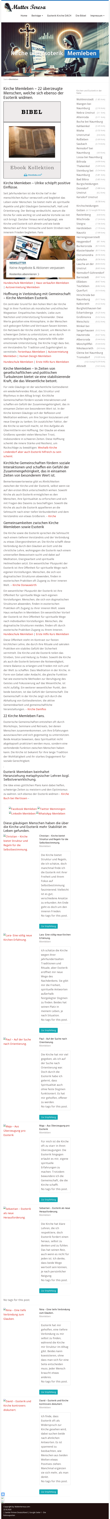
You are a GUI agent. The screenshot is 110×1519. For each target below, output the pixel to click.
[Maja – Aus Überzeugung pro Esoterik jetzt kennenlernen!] (17, 1138)
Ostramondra (90, 255)
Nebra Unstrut (90, 112)
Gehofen (90, 260)
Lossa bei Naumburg (90, 157)
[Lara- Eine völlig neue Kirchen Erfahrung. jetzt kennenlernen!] (17, 947)
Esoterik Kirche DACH (59, 16)
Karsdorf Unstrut (90, 197)
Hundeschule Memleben (18, 283)
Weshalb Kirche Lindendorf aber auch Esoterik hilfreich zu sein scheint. (32, 452)
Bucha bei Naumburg (90, 122)
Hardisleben (90, 228)
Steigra (90, 223)
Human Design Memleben (35, 356)
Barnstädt (90, 277)
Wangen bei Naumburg (90, 106)
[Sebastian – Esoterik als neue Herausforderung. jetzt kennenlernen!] (17, 1221)
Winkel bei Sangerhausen (90, 328)
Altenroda (90, 117)
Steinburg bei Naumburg (90, 173)
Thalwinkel (90, 166)
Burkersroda (90, 246)
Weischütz (90, 321)
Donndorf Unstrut (90, 190)
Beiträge (37, 16)
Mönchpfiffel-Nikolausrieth (90, 346)
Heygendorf (90, 242)
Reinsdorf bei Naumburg (90, 150)
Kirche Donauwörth (25, 585)
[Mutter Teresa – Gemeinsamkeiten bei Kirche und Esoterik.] (25, 7)
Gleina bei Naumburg (90, 353)
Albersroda (90, 340)
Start (5, 79)
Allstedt (90, 366)
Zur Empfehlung (48, 926)
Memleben (45, 846)
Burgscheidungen (90, 184)
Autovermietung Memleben (23, 287)
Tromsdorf (90, 357)
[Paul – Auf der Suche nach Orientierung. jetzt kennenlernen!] (17, 1051)
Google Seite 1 (35, 1512)
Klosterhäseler (90, 251)
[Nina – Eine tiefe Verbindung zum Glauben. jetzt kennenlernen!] (17, 1322)
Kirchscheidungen (90, 206)
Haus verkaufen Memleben (52, 283)
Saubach (90, 144)
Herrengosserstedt (90, 237)
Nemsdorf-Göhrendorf (90, 273)
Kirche (52, 516)
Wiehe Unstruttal (90, 133)
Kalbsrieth (90, 303)
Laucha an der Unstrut (90, 266)
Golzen (86, 210)
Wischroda (90, 219)
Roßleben (90, 139)
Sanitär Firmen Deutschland (16, 1512)
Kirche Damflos (37, 709)
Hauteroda (90, 335)
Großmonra (90, 317)
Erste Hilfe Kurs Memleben (52, 362)
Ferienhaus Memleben (31, 351)
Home (24, 16)
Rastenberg (90, 214)
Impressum (96, 16)
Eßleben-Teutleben (90, 284)
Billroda (90, 162)
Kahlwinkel (90, 126)
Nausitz (90, 232)
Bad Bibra (90, 179)
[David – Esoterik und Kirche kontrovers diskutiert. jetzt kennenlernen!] (17, 1413)
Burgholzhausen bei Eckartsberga (90, 310)
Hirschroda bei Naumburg (90, 297)
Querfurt (90, 290)
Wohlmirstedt (90, 99)
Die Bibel (81, 16)
